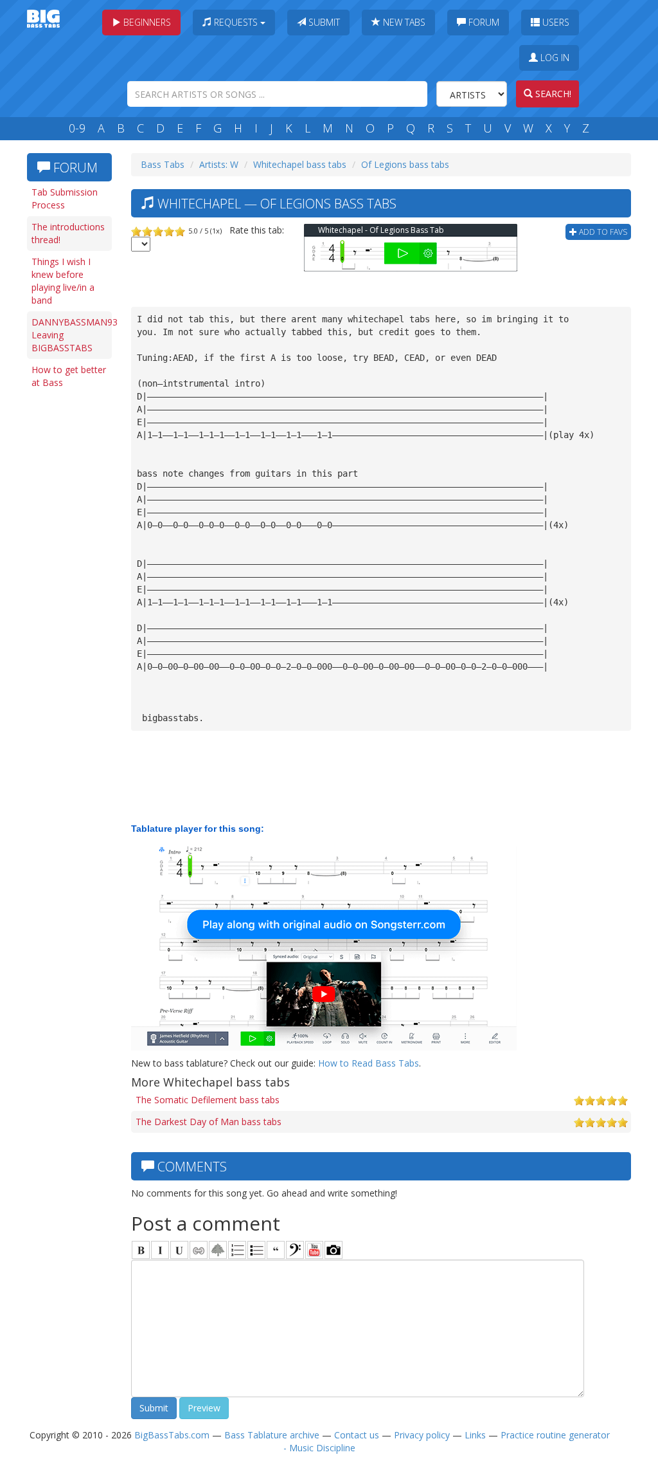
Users (554, 22)
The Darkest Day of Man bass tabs (208, 1121)
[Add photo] (333, 1250)
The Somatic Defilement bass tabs (208, 1100)
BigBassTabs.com (171, 1435)
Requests (235, 22)
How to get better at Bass (68, 376)
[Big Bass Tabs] (43, 18)
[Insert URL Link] (199, 1250)
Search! (552, 93)
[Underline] (179, 1250)
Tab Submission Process (64, 198)
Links (475, 1435)
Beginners (146, 22)
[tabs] (295, 1250)
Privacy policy (422, 1435)
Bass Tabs (162, 164)
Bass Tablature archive (271, 1435)
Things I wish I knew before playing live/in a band (62, 280)
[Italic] (160, 1250)
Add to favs (602, 231)
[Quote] (276, 1250)
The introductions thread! (68, 233)
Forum (482, 22)
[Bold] (141, 1250)
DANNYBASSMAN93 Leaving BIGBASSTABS (71, 335)
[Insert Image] (218, 1250)
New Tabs (402, 22)
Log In (553, 57)
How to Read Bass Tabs (368, 1063)
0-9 (77, 128)
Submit (323, 22)
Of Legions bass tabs (405, 164)
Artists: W (218, 164)
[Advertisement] (72, 593)
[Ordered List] (237, 1250)
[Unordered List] (256, 1250)
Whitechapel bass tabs (299, 164)
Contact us (356, 1435)
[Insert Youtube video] (314, 1250)
